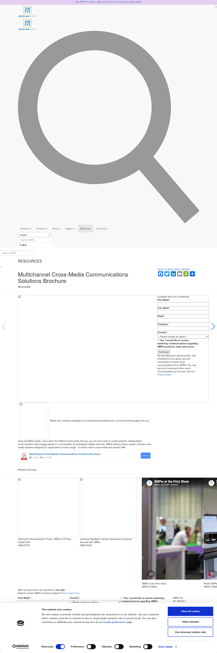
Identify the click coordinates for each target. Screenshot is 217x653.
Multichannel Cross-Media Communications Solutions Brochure (64, 454)
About (55, 228)
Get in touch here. (71, 593)
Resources (85, 228)
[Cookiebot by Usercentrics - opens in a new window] (20, 646)
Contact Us (101, 228)
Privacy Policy (164, 374)
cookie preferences (114, 622)
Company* (163, 324)
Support (69, 228)
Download (145, 455)
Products (41, 228)
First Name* (163, 299)
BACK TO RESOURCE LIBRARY (173, 269)
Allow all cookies (190, 611)
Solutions (25, 228)
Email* (160, 316)
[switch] (91, 646)
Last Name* (163, 307)
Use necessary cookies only (190, 632)
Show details (165, 646)
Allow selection (190, 621)
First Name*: (24, 597)
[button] (35, 234)
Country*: (162, 332)
